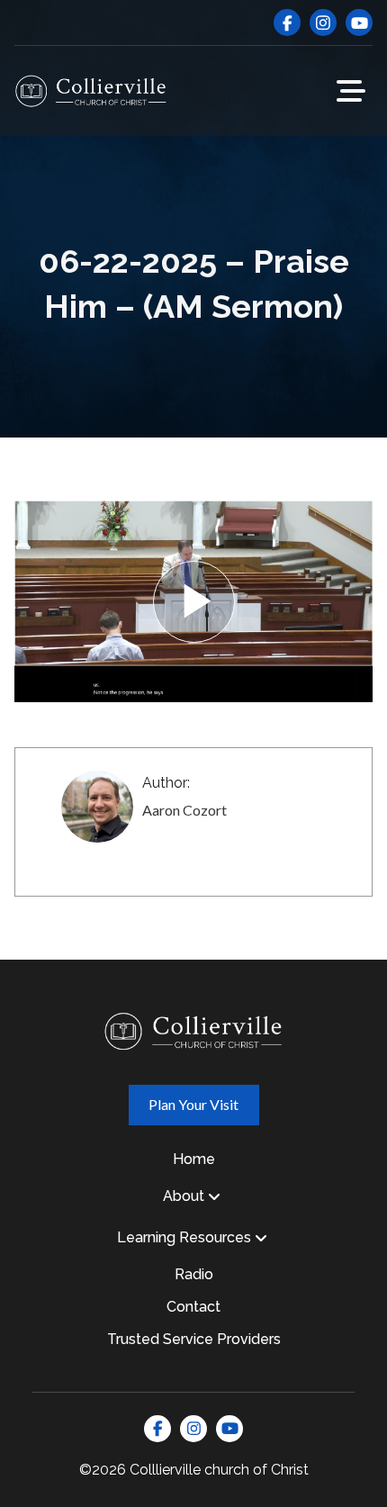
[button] (351, 91)
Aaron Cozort (184, 809)
